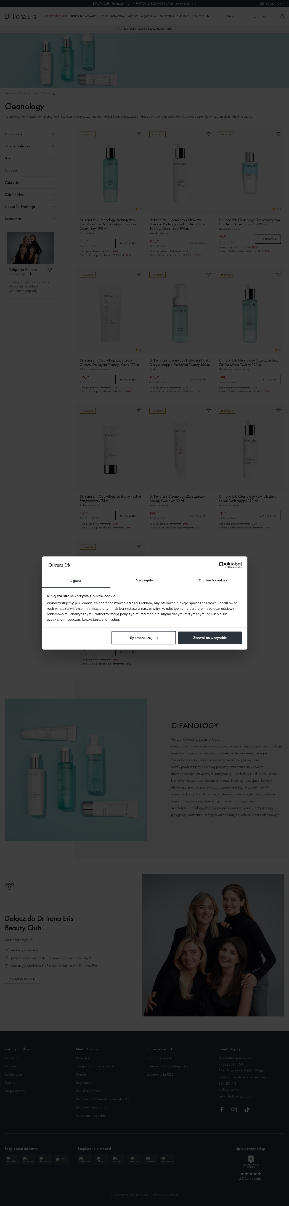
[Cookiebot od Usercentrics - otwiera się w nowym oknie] (222, 565)
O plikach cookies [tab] (213, 580)
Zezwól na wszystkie (210, 637)
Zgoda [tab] (76, 581)
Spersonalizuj (141, 637)
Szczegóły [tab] (144, 580)
